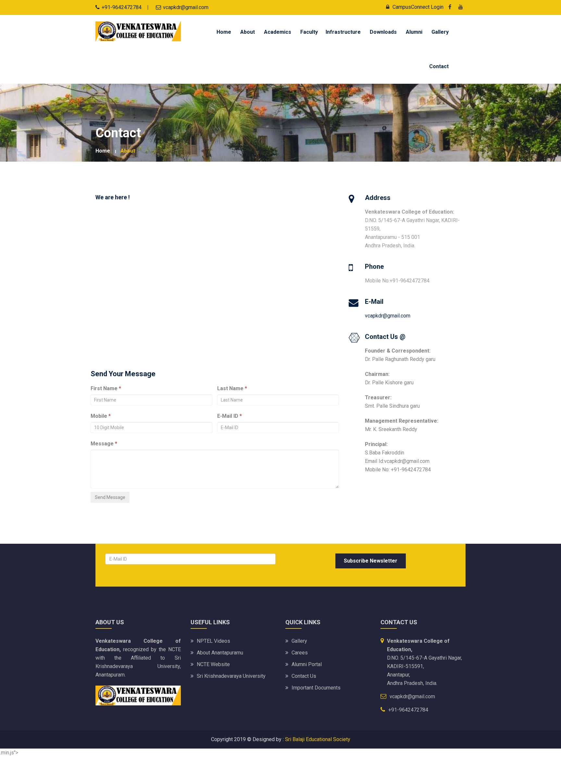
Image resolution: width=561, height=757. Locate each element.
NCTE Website (213, 664)
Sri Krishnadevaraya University (231, 676)
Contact (439, 66)
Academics (277, 32)
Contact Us (304, 676)
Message (102, 444)
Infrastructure (343, 32)
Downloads (383, 32)
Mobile (99, 416)
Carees (300, 653)
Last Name (230, 388)
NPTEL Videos (213, 641)
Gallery (440, 32)
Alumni (414, 32)
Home (224, 32)
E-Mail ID (227, 416)
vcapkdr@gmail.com (387, 316)
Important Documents (316, 688)
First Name (104, 388)
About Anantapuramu (220, 653)
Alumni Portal (307, 664)
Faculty (309, 32)
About (247, 32)
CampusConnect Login (418, 7)
